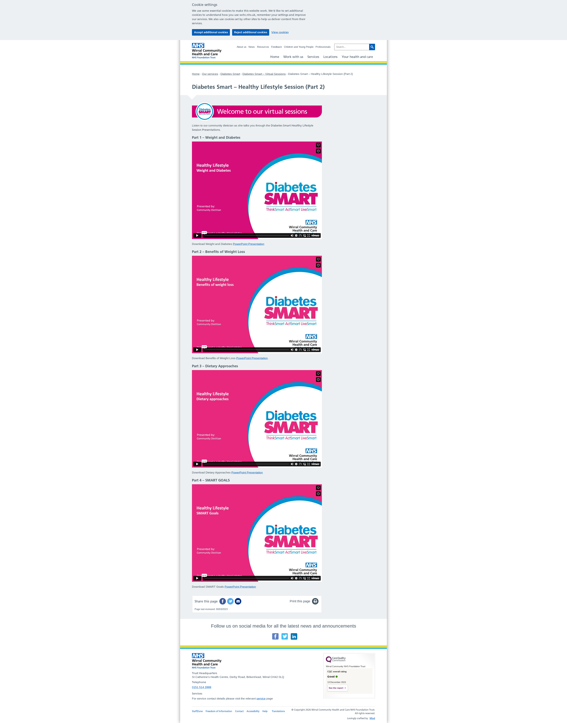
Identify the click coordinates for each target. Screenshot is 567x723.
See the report (336, 688)
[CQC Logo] (336, 662)
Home (274, 57)
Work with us (293, 57)
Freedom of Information (219, 711)
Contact (239, 711)
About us (241, 47)
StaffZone (197, 711)
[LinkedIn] (294, 636)
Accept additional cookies (211, 32)
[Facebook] (275, 636)
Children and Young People (298, 47)
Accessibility (253, 711)
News (252, 47)
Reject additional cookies (250, 32)
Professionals (323, 47)
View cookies (280, 32)
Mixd (372, 718)
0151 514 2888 (201, 687)
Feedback (276, 47)
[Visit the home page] (206, 51)
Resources (263, 47)
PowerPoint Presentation (248, 244)
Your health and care (357, 57)
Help (265, 711)
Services (313, 57)
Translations (278, 711)
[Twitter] (284, 636)
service (261, 698)
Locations (330, 57)
